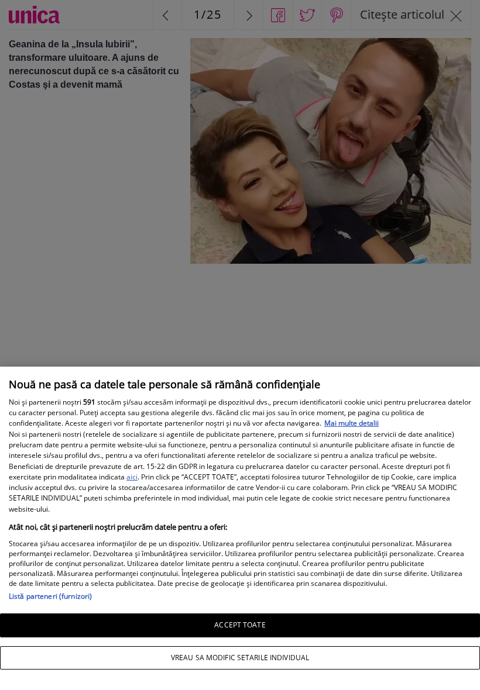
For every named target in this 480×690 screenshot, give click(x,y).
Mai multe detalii (351, 423)
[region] (240, 528)
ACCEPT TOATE (239, 625)
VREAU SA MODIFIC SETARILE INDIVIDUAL (240, 658)
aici (132, 477)
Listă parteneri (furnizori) (50, 596)
